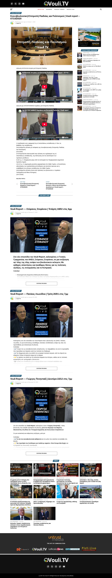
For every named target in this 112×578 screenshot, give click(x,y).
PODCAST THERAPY (59, 9)
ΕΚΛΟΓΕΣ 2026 (70, 9)
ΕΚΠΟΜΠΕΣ (49, 9)
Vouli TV (18, 23)
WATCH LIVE (41, 9)
